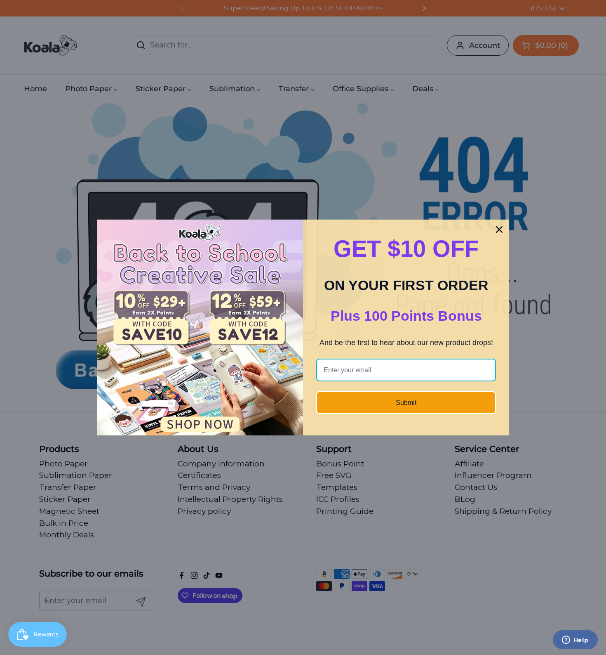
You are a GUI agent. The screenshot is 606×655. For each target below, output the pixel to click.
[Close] (499, 229)
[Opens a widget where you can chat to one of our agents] (575, 640)
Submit (406, 402)
